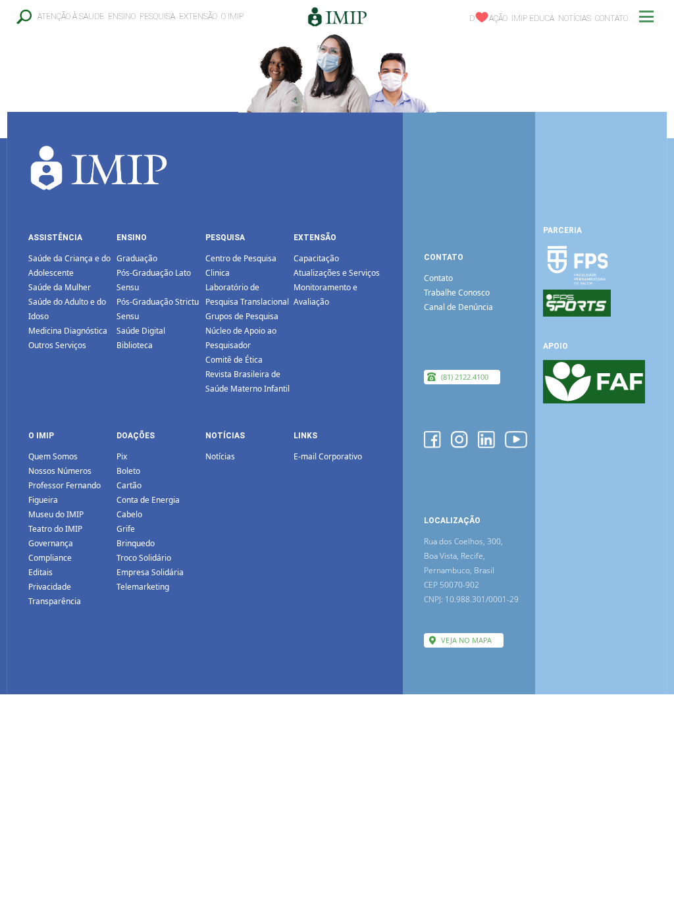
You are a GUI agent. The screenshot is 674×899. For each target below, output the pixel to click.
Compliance (50, 557)
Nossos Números (59, 470)
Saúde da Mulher (59, 287)
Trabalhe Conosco (457, 292)
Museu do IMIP (56, 514)
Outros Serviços (57, 345)
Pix (122, 456)
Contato (611, 18)
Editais (40, 572)
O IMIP (232, 16)
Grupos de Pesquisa (241, 316)
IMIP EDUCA (532, 18)
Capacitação (316, 258)
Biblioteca (135, 345)
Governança (50, 543)
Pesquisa (157, 16)
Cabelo (129, 514)
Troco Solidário (144, 557)
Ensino (122, 16)
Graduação (137, 258)
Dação (488, 18)
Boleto (128, 470)
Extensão (198, 16)
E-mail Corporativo (328, 456)
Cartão (129, 485)
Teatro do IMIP (55, 528)
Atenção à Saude (71, 16)
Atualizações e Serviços (337, 272)
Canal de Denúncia (458, 307)
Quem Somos (53, 456)
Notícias (574, 18)
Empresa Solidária (150, 572)
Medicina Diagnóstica (67, 330)
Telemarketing (143, 586)
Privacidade (49, 586)
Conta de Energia (148, 499)
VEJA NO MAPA (466, 640)
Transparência (54, 601)
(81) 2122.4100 (464, 377)
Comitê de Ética (234, 359)
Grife (126, 528)
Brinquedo (136, 543)
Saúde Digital (141, 330)
